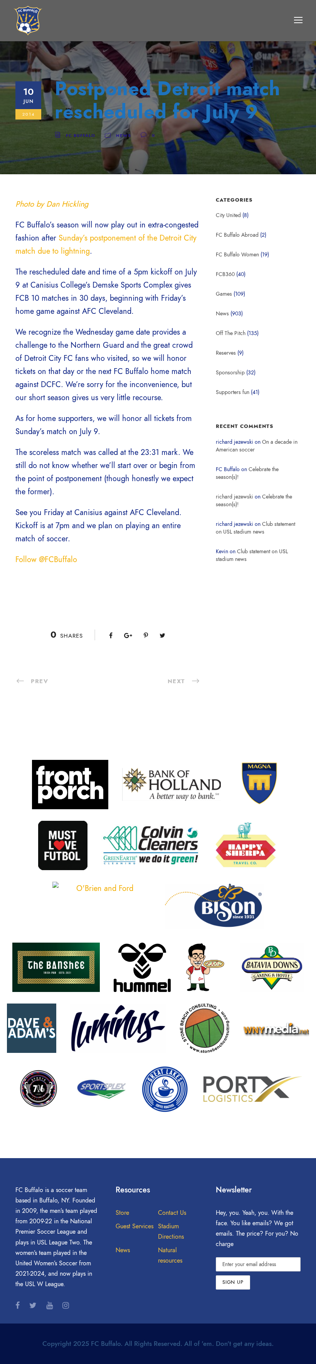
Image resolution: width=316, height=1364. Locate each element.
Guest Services (134, 1226)
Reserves (226, 353)
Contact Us (172, 1213)
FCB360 (225, 274)
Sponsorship (230, 372)
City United (228, 215)
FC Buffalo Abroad (237, 235)
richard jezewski (234, 496)
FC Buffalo (80, 135)
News (123, 135)
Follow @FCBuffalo (46, 559)
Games (224, 294)
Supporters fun (232, 392)
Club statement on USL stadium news (255, 527)
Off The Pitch (230, 333)
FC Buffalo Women (237, 254)
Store (122, 1213)
